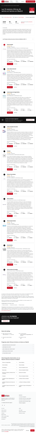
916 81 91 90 (10, 169)
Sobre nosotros (17, 1)
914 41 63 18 (10, 240)
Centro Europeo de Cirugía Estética (13, 92)
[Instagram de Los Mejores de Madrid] (2, 405)
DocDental (3, 419)
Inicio (2, 5)
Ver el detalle (6, 431)
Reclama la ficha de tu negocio (7, 402)
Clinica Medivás (10, 245)
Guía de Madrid (4, 417)
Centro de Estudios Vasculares (12, 126)
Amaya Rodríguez (21, 17)
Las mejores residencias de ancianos (24, 399)
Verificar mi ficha (30, 119)
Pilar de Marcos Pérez (8, 17)
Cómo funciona (11, 1)
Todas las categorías (22, 402)
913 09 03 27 (10, 112)
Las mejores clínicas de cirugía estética (25, 398)
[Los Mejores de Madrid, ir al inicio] (5, 1)
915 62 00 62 (10, 193)
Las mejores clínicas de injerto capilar (24, 401)
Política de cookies (22, 413)
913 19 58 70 (10, 87)
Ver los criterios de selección (6, 310)
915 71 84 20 (10, 287)
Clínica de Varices (10, 198)
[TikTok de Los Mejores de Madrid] (4, 405)
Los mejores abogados (22, 396)
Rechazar (27, 430)
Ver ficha (15, 87)
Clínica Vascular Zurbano (11, 220)
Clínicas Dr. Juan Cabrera (11, 174)
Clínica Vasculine (10, 44)
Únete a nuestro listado (5, 416)
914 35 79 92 (10, 146)
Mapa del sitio (4, 414)
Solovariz (8, 151)
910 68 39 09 (10, 264)
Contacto (22, 1)
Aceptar (32, 430)
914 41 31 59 (10, 215)
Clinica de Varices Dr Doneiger (12, 269)
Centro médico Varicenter (11, 68)
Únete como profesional (30, 1)
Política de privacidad (22, 411)
